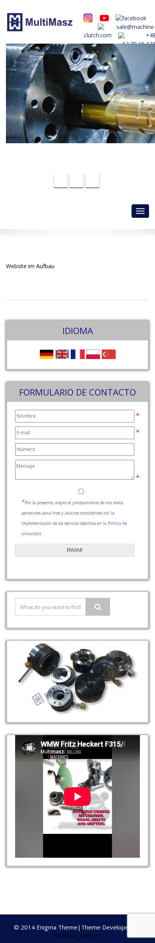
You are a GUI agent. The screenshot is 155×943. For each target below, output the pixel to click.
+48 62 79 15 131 (82, 166)
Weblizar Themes (78, 935)
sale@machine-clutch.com (83, 154)
